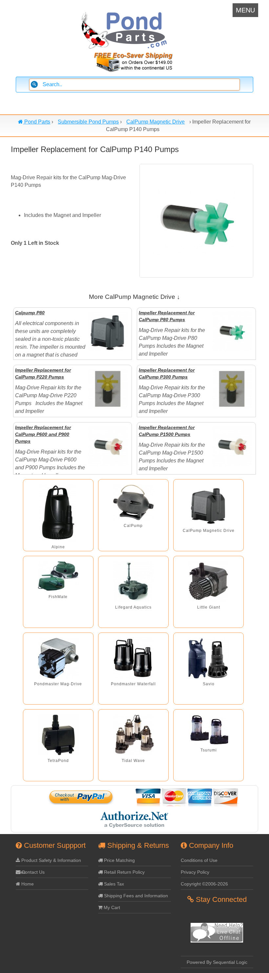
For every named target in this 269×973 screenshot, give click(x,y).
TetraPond (58, 760)
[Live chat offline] (217, 941)
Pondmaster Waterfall (133, 684)
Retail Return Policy (124, 872)
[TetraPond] (58, 734)
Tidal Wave (133, 760)
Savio (209, 684)
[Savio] (208, 658)
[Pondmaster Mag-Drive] (58, 658)
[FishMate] (58, 576)
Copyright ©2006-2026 (204, 883)
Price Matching (119, 860)
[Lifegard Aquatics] (133, 581)
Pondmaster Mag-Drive (58, 684)
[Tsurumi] (208, 729)
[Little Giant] (208, 581)
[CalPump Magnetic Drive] (208, 504)
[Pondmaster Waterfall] (133, 658)
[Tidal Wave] (133, 734)
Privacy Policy (195, 872)
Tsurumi (208, 750)
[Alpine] (58, 513)
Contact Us (32, 872)
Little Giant (208, 607)
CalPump (133, 525)
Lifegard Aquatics (133, 607)
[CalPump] (133, 502)
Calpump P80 (30, 312)
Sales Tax (113, 883)
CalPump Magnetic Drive (209, 530)
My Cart (111, 907)
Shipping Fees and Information (135, 895)
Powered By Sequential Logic (217, 962)
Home (27, 883)
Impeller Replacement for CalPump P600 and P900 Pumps (43, 434)
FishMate (58, 596)
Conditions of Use (199, 860)
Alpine (58, 547)
